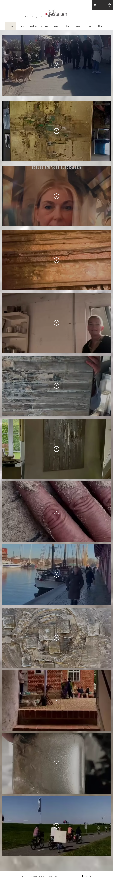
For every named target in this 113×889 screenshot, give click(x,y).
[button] (109, 5)
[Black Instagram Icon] (90, 876)
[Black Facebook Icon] (82, 876)
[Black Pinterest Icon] (86, 876)
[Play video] (56, 65)
